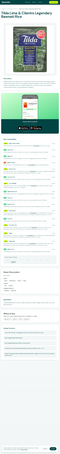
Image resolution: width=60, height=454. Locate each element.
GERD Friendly (11, 162)
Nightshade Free (12, 191)
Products (3, 9)
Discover (27, 2)
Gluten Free (12, 169)
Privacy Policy (24, 449)
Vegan (10, 233)
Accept (53, 448)
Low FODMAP (12, 183)
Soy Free (9, 218)
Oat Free (9, 198)
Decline (45, 448)
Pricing (34, 2)
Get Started (54, 2)
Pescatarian (12, 210)
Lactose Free (11, 177)
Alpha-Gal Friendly (14, 143)
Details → (54, 143)
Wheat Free (10, 249)
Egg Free (9, 156)
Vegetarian (12, 241)
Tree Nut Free (13, 225)
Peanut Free (10, 204)
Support (40, 2)
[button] (36, 145)
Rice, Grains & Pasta (12, 9)
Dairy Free (10, 150)
